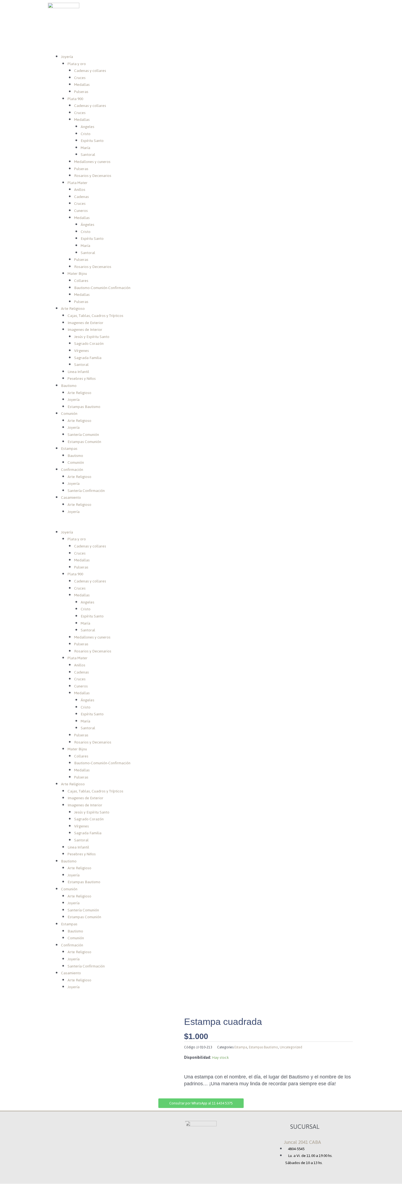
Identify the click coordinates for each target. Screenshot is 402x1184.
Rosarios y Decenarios (92, 175)
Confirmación (72, 469)
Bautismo (69, 385)
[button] (201, 525)
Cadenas (81, 196)
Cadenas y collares (90, 70)
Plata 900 (75, 99)
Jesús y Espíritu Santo (91, 336)
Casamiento (71, 497)
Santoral (88, 154)
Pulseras (81, 91)
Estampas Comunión (84, 441)
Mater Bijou (77, 273)
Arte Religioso (73, 308)
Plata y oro (77, 64)
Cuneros (81, 210)
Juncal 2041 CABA (302, 1142)
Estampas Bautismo (84, 406)
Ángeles (87, 224)
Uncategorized (291, 1047)
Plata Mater (78, 182)
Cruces (80, 77)
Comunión (69, 413)
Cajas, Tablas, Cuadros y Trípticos (95, 315)
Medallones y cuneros (92, 161)
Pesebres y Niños (82, 378)
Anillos (79, 189)
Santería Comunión (83, 434)
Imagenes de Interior (85, 329)
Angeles (87, 126)
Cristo (86, 134)
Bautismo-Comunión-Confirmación (102, 287)
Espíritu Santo (92, 140)
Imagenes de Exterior (85, 322)
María (85, 147)
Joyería (67, 56)
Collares (81, 280)
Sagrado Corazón (89, 343)
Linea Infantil (78, 371)
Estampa (240, 1047)
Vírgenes (81, 350)
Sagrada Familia (87, 357)
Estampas (69, 448)
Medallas (82, 84)
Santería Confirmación (86, 490)
